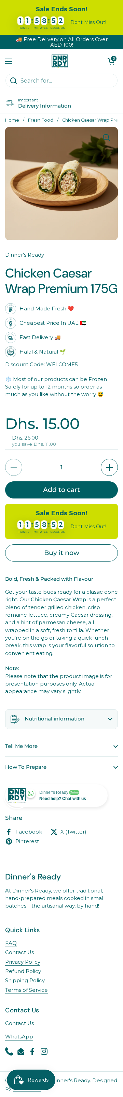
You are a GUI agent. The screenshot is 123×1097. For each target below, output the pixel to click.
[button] (111, 61)
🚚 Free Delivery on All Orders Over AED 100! (62, 42)
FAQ (11, 943)
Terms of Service (26, 990)
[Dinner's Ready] (60, 61)
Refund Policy (23, 971)
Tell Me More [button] (21, 746)
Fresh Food (40, 120)
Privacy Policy (22, 962)
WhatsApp (19, 1037)
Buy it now (61, 552)
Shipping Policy (25, 980)
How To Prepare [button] (25, 767)
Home (12, 120)
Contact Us (19, 952)
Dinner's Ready (70, 1080)
